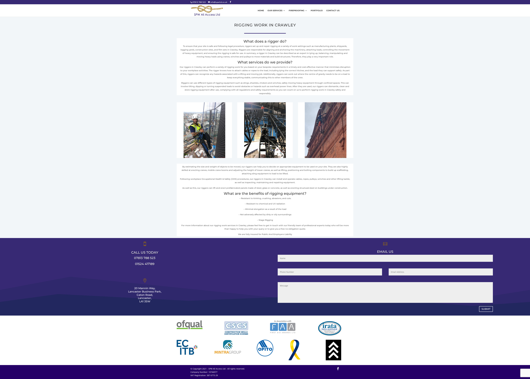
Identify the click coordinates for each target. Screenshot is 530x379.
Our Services (274, 11)
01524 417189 (144, 264)
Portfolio (317, 11)
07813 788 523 (144, 258)
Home (261, 11)
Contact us (333, 11)
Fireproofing (296, 11)
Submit (486, 309)
